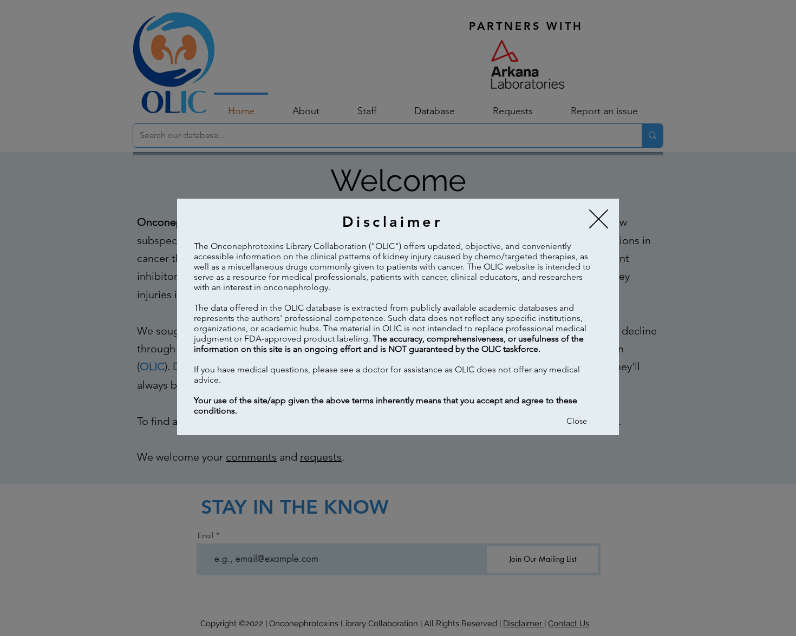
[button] (598, 218)
